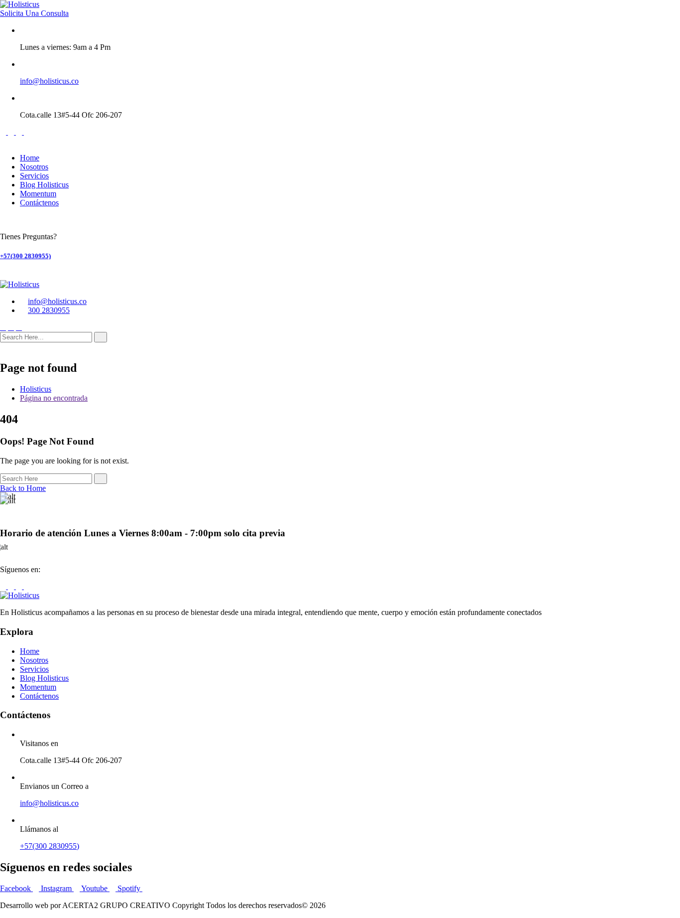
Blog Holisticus (44, 184)
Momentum (38, 193)
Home (29, 157)
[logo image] (19, 284)
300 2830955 (49, 310)
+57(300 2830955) (25, 256)
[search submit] (100, 337)
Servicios (34, 175)
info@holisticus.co (49, 81)
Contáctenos (39, 202)
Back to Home (23, 488)
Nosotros (34, 166)
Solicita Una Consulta (34, 13)
